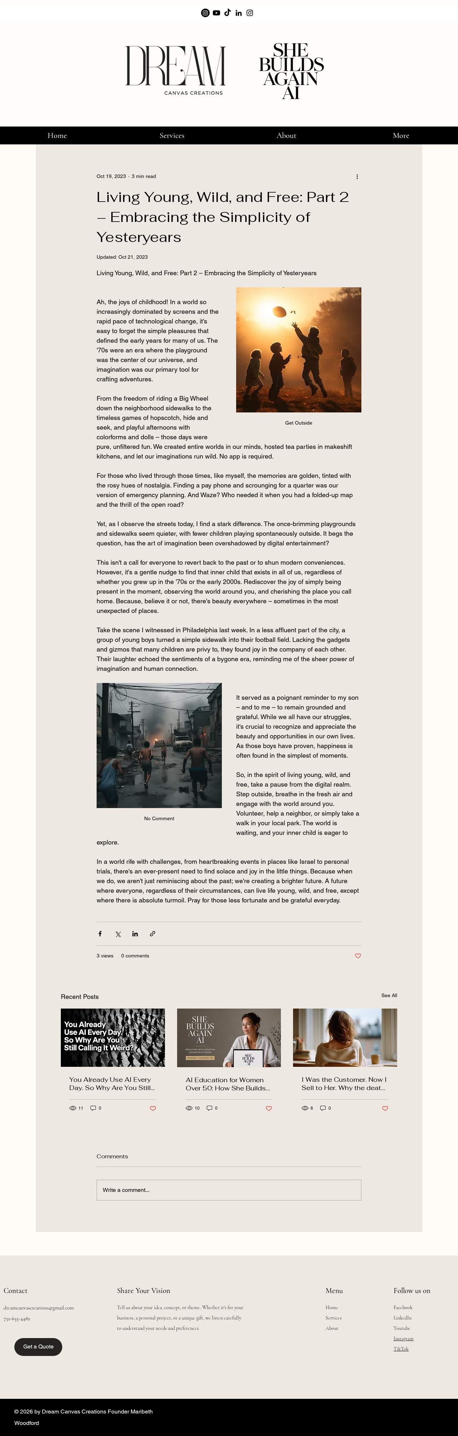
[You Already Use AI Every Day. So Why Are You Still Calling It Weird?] (113, 1038)
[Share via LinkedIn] (135, 933)
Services (334, 1318)
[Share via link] (152, 933)
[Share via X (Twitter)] (117, 933)
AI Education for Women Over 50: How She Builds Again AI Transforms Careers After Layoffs (226, 1084)
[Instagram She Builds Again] (205, 13)
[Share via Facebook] (100, 933)
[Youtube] (216, 13)
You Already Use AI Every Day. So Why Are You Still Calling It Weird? (110, 1083)
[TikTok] (227, 13)
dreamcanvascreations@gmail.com (39, 1307)
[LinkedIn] (238, 13)
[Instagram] (249, 13)
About (332, 1328)
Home (332, 1307)
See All (389, 995)
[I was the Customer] (345, 1038)
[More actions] (357, 176)
